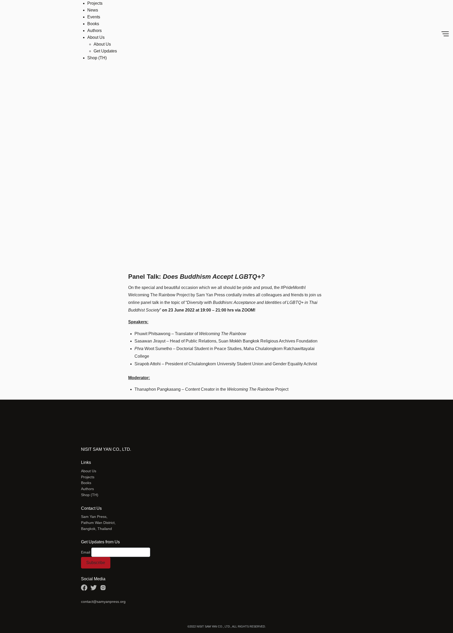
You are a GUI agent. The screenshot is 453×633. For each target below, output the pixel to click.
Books (93, 24)
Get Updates (105, 51)
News (92, 10)
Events (93, 17)
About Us (96, 37)
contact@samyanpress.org (103, 601)
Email (85, 552)
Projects (95, 3)
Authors (94, 30)
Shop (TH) (97, 58)
